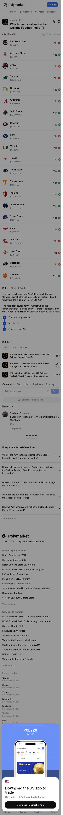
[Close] (55, 726)
